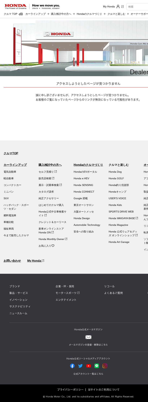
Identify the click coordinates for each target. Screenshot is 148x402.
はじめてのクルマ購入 (51, 205)
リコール (109, 286)
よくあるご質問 (113, 293)
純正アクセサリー (49, 198)
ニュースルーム (18, 313)
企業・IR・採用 (65, 286)
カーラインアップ (15, 164)
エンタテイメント (66, 300)
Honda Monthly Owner (52, 239)
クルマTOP (11, 153)
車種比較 (9, 222)
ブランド (14, 286)
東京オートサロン (84, 205)
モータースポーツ (66, 293)
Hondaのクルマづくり (88, 164)
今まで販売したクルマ (16, 235)
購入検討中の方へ (50, 164)
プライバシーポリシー (70, 389)
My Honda (34, 260)
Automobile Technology (87, 224)
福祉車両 (9, 228)
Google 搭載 (81, 198)
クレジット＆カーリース (52, 222)
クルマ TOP (10, 13)
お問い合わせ (12, 260)
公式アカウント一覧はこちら (88, 374)
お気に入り (45, 245)
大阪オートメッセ (84, 211)
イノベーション (18, 300)
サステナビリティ (20, 306)
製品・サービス (18, 293)
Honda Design (82, 218)
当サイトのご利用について (104, 389)
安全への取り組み (84, 231)
